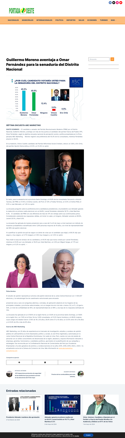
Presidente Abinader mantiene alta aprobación (23, 417)
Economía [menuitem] (92, 20)
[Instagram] (117, 2)
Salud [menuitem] (81, 20)
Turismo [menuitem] (104, 20)
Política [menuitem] (59, 20)
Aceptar (88, 435)
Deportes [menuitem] (71, 20)
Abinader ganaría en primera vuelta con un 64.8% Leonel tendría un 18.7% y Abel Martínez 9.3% (59, 419)
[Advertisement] (62, 38)
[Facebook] (110, 2)
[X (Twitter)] (113, 2)
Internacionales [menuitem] (44, 20)
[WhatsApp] (71, 362)
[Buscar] (112, 59)
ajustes (77, 436)
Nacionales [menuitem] (13, 20)
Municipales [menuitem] (27, 20)
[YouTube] (120, 2)
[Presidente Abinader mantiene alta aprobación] (24, 405)
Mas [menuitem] (113, 20)
